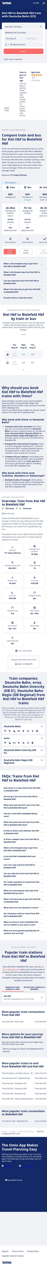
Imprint (5, 1251)
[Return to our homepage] (6, 3)
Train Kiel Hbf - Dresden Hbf (14, 1093)
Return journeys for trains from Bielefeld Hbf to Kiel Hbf (23, 1050)
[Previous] (7, 346)
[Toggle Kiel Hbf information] (41, 997)
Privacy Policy (33, 1251)
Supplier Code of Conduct (13, 1256)
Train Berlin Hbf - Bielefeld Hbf (15, 1121)
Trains (12, 1131)
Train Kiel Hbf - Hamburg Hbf (14, 1088)
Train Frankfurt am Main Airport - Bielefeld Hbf (22, 1073)
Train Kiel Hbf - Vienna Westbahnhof (17, 1098)
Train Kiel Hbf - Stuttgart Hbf (14, 1083)
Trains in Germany (26, 1131)
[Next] (40, 346)
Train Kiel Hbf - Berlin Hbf (13, 1021)
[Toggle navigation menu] (43, 3)
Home (4, 1131)
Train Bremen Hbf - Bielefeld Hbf (16, 1078)
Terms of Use (17, 1251)
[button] (14, 38)
